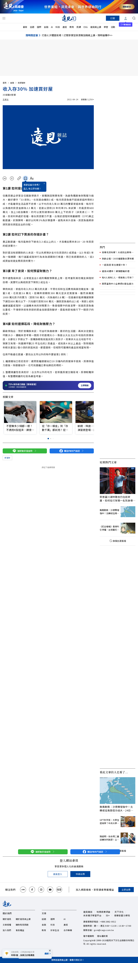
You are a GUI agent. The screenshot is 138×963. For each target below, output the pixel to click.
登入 (25, 188)
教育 (72, 27)
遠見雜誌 (87, 911)
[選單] (4, 18)
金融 (46, 27)
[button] (90, 413)
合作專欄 (68, 930)
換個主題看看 (119, 541)
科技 (58, 27)
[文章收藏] (25, 178)
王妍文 (6, 99)
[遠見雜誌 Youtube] (50, 890)
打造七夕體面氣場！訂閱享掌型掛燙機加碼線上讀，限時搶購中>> (77, 35)
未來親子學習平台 (92, 915)
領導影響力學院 (122, 915)
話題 (32, 27)
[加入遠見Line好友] (23, 890)
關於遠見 (7, 919)
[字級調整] (31, 178)
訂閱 (112, 18)
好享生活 (55, 930)
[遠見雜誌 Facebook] (32, 890)
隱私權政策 (102, 936)
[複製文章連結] (19, 178)
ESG (86, 27)
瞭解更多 (127, 6)
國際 (39, 27)
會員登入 (57, 874)
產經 (65, 27)
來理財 (7, 457)
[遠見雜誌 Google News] (59, 890)
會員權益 (20, 930)
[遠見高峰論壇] (14, 6)
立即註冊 (126, 889)
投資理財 (21, 82)
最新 (25, 27)
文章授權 (7, 924)
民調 (79, 27)
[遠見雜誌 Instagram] (41, 890)
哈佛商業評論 (103, 911)
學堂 (106, 27)
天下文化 (119, 911)
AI (52, 27)
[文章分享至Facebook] (12, 178)
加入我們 (7, 930)
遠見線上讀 (95, 27)
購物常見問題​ (22, 924)
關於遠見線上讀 (23, 919)
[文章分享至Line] (4, 178)
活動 (113, 27)
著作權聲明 (88, 936)
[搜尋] (134, 18)
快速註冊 (80, 874)
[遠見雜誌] (69, 18)
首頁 (4, 82)
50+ (108, 915)
